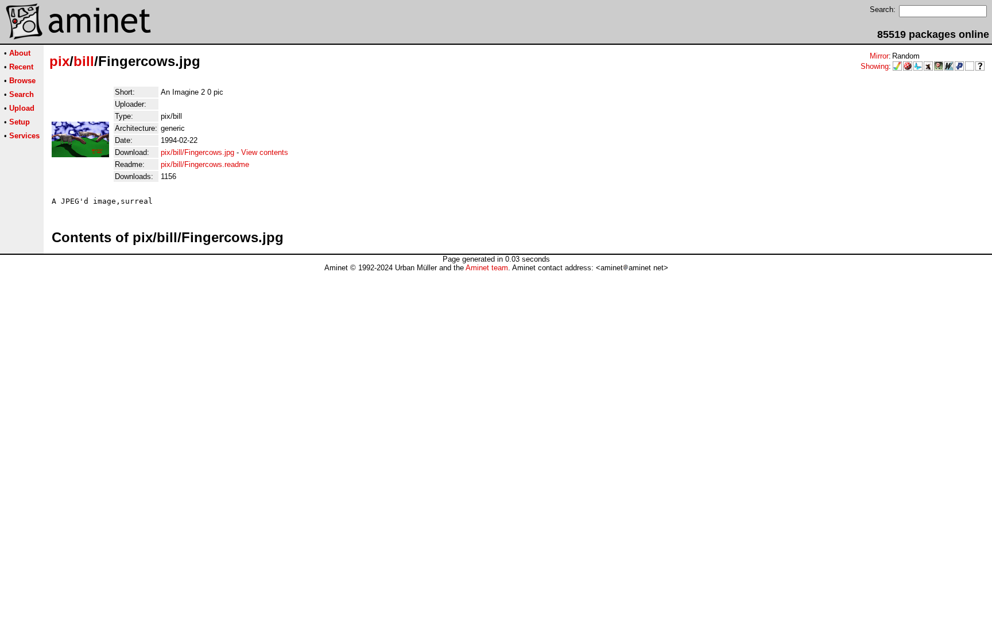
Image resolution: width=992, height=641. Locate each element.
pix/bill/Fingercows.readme (205, 164)
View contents (264, 152)
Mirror (879, 56)
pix (59, 61)
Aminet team (487, 267)
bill (83, 61)
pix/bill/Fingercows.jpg (197, 152)
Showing (875, 66)
